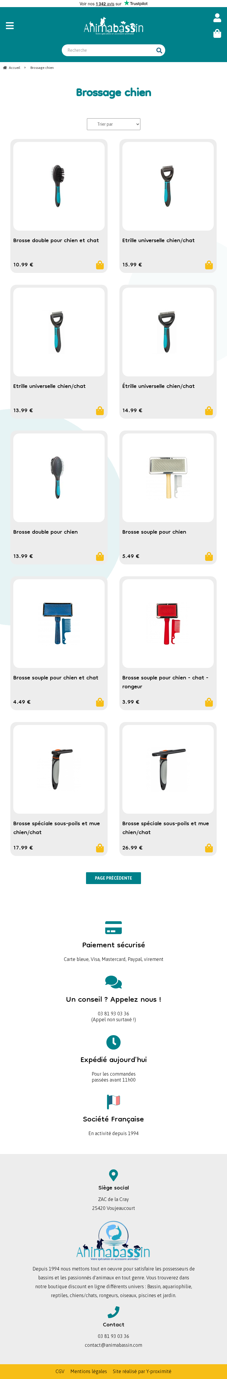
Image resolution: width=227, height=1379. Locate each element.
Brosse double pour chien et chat (56, 241)
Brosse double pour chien (45, 532)
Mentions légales (88, 1371)
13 (23, 410)
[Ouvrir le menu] (32, 25)
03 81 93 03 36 (113, 1004)
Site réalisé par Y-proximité (142, 1371)
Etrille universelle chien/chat (158, 241)
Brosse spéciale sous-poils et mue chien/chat (56, 828)
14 (132, 410)
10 (23, 265)
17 (23, 848)
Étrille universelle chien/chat (158, 386)
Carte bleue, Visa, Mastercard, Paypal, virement (113, 949)
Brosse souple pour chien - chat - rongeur (165, 683)
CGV (60, 1371)
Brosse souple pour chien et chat (55, 678)
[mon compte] (217, 18)
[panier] (217, 33)
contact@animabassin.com (113, 1345)
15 (132, 265)
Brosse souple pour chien (154, 532)
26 (132, 848)
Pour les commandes (113, 1064)
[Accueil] (113, 26)
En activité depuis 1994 (113, 1123)
